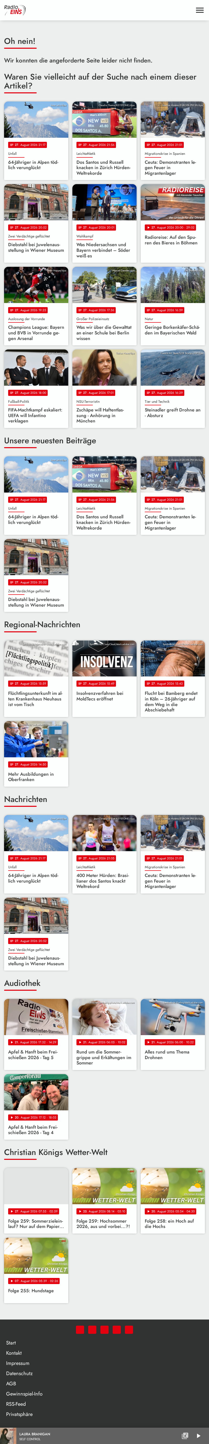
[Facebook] (92, 1330)
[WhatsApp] (80, 1330)
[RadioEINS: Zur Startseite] (98, 10)
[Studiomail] (117, 1330)
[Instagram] (104, 1330)
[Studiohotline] (129, 1330)
